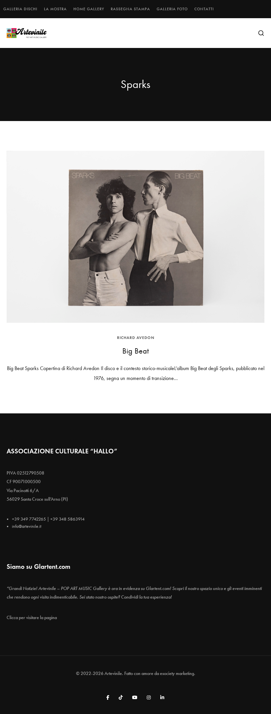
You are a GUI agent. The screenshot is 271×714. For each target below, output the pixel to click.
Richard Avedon (135, 337)
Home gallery (88, 9)
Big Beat (135, 351)
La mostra (55, 9)
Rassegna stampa (130, 9)
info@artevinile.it (26, 526)
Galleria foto (172, 9)
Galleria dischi (20, 9)
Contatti (204, 9)
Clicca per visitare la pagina (32, 617)
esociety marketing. (177, 673)
